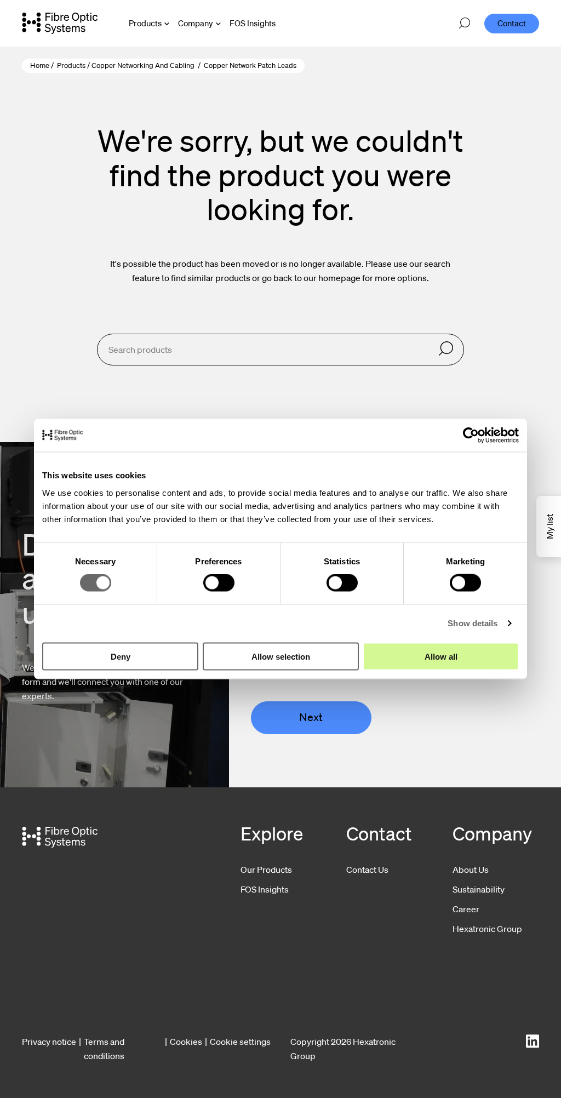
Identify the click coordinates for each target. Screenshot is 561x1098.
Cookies (186, 1041)
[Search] (446, 349)
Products (145, 23)
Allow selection (280, 656)
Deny (120, 656)
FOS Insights (265, 889)
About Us (471, 869)
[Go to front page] (60, 23)
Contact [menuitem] (511, 23)
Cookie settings (240, 1041)
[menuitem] (253, 23)
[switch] (218, 583)
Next (311, 717)
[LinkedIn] (532, 1041)
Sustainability (479, 889)
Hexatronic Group (487, 928)
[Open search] (464, 24)
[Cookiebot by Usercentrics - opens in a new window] (471, 435)
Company (195, 23)
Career (466, 908)
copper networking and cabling (142, 65)
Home (39, 65)
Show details (472, 623)
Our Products (266, 869)
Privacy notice (49, 1041)
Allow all (441, 656)
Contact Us (367, 869)
